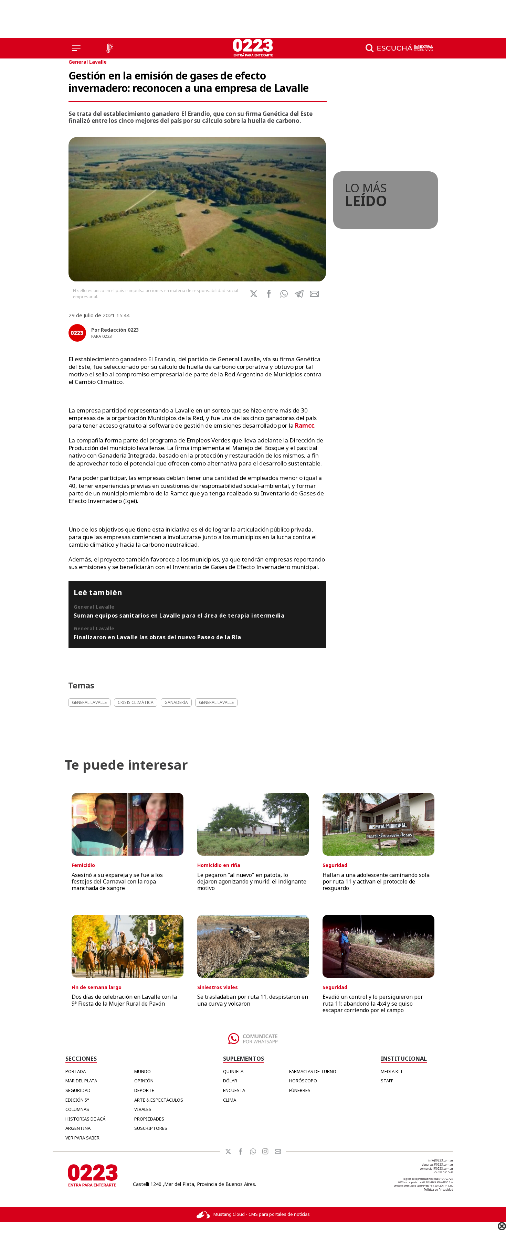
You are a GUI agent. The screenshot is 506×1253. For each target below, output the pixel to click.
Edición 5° (77, 1100)
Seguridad (78, 1090)
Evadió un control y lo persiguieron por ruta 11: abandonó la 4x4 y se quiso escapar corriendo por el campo (373, 1003)
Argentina (78, 1128)
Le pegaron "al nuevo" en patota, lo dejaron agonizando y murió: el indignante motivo (251, 881)
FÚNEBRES (299, 1090)
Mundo (142, 1071)
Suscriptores (150, 1128)
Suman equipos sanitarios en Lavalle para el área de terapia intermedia (179, 615)
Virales (142, 1109)
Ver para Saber (82, 1138)
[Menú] (76, 48)
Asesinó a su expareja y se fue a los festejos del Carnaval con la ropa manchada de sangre (117, 881)
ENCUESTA (234, 1090)
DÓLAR (230, 1081)
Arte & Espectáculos (158, 1100)
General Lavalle (87, 61)
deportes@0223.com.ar (437, 1164)
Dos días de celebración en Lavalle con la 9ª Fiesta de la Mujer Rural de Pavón (124, 1000)
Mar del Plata (81, 1081)
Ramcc (304, 425)
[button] (284, 294)
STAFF (387, 1081)
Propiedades (149, 1119)
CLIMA (229, 1100)
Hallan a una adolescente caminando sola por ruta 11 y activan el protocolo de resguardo (376, 881)
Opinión (144, 1081)
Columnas (77, 1109)
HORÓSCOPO (303, 1081)
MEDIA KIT (392, 1071)
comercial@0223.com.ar (436, 1168)
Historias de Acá (85, 1119)
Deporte (144, 1090)
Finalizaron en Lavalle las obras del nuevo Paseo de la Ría (157, 637)
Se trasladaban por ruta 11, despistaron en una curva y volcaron (252, 1000)
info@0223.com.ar (440, 1160)
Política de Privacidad (438, 1189)
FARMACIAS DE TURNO (312, 1071)
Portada (75, 1071)
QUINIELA (233, 1071)
